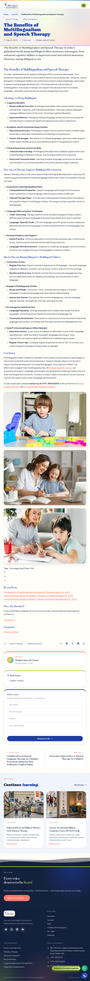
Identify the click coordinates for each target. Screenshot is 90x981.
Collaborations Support (57, 927)
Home (6, 14)
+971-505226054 (57, 961)
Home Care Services (12, 948)
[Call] (85, 976)
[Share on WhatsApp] (84, 643)
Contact (50, 920)
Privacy (71, 977)
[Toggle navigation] (83, 5)
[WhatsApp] (85, 968)
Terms (77, 977)
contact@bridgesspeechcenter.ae (65, 966)
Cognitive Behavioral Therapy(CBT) (18, 963)
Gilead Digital (38, 977)
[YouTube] (23, 929)
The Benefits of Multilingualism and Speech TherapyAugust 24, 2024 (37, 592)
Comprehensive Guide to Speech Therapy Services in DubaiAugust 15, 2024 (40, 599)
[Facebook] (6, 929)
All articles (79, 785)
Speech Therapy (12, 19)
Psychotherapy (10, 959)
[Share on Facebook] (66, 643)
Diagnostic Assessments (14, 967)
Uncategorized (11, 632)
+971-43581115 (56, 957)
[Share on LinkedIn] (78, 643)
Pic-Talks (51, 931)
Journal (14, 14)
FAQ (49, 924)
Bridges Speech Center (60, 367)
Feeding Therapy (11, 952)
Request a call (43, 738)
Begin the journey (15, 898)
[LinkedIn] (17, 929)
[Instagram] (11, 929)
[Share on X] (72, 643)
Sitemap (50, 935)
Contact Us (9, 620)
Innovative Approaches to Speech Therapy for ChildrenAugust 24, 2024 (38, 595)
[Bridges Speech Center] (11, 5)
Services (51, 916)
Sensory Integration (12, 955)
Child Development (30, 19)
